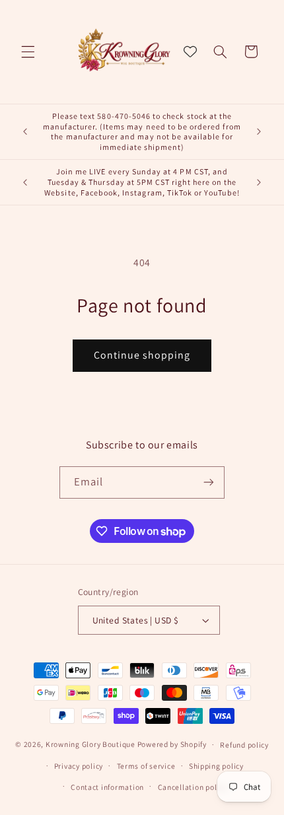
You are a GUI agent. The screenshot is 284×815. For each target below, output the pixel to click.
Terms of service (146, 766)
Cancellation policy (192, 787)
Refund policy (244, 745)
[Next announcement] (258, 131)
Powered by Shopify (172, 744)
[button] (28, 51)
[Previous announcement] (25, 131)
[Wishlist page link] (190, 51)
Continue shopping (142, 355)
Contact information (107, 787)
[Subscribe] (209, 482)
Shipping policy (216, 766)
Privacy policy (78, 766)
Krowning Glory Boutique (90, 744)
